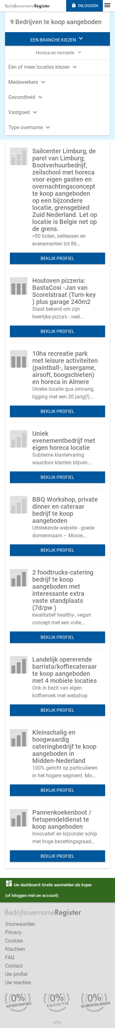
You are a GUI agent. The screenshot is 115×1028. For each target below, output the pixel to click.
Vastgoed (23, 112)
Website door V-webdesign (57, 1022)
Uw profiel (16, 974)
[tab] (57, 66)
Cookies (14, 941)
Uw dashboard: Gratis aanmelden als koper (48, 884)
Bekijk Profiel (57, 258)
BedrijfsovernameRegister (27, 6)
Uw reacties (18, 982)
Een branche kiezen (57, 38)
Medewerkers (27, 82)
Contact (14, 966)
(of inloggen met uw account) (31, 895)
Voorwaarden (20, 924)
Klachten (15, 949)
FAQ (9, 957)
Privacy (13, 932)
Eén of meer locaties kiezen (43, 67)
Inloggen (84, 5)
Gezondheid (26, 97)
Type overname (30, 127)
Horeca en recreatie (59, 52)
